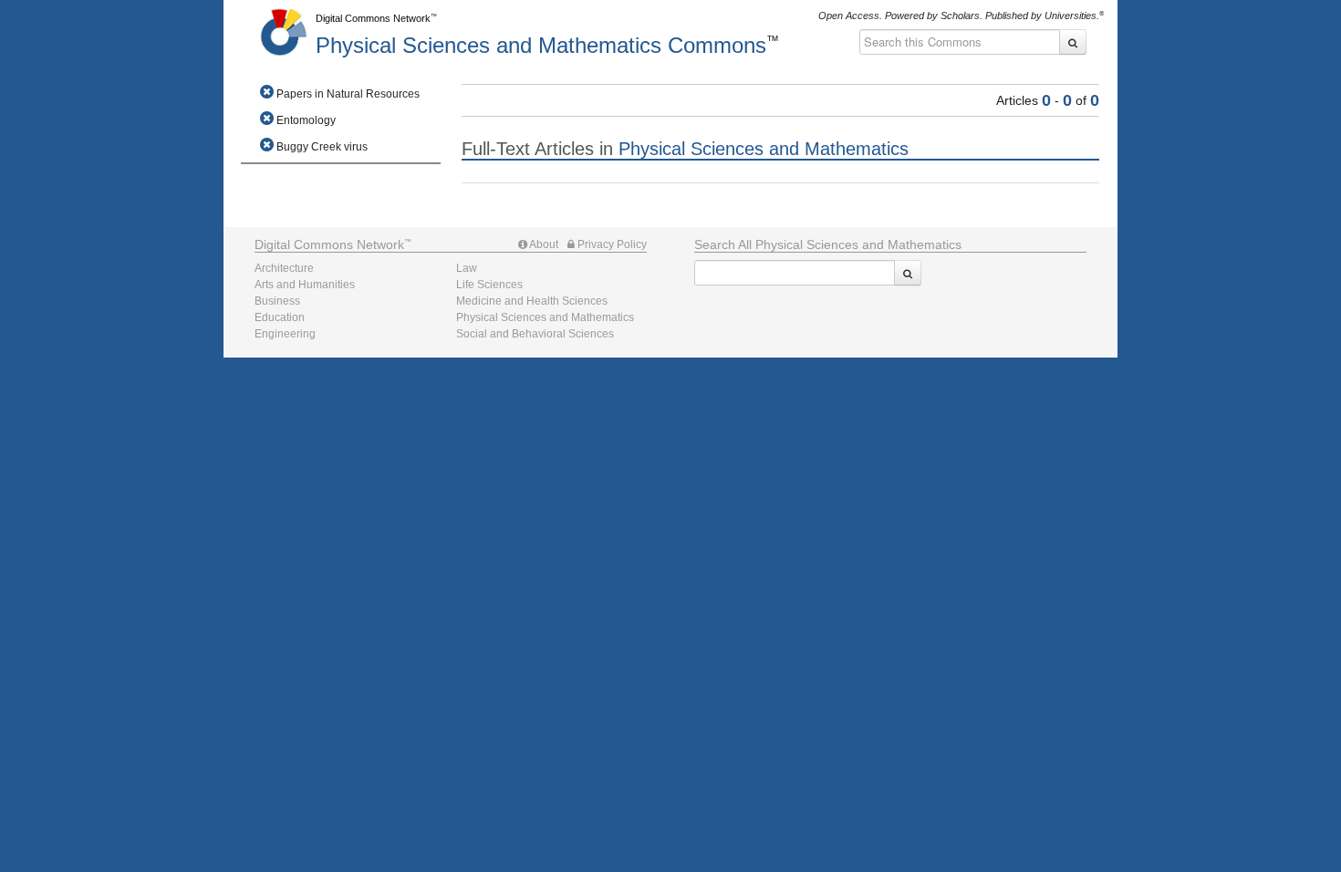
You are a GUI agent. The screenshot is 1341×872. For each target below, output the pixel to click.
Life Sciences (489, 284)
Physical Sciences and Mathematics (541, 45)
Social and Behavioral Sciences (535, 333)
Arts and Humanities (305, 284)
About (542, 244)
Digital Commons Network (373, 18)
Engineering (285, 333)
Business (277, 301)
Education (280, 317)
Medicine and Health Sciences (532, 301)
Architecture (284, 268)
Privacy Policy (611, 244)
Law (466, 268)
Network (329, 244)
